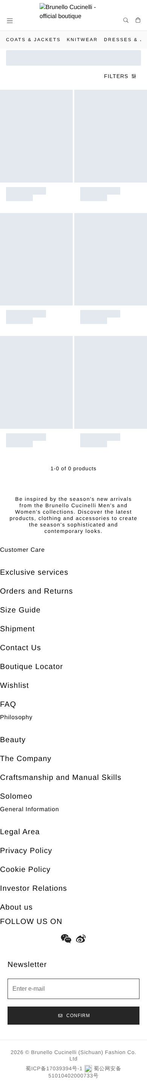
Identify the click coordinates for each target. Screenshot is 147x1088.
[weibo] (81, 939)
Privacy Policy (26, 851)
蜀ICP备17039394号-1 (54, 1068)
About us (16, 907)
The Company (26, 759)
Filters (116, 76)
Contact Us (20, 648)
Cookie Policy (25, 869)
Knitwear (82, 39)
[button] (10, 21)
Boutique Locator (31, 667)
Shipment (17, 629)
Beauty (13, 740)
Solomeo (16, 796)
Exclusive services (34, 572)
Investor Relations (33, 888)
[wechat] (66, 939)
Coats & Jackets (33, 39)
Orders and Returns (36, 591)
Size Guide (20, 610)
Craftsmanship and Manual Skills (60, 777)
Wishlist (14, 685)
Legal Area (20, 832)
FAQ (8, 704)
